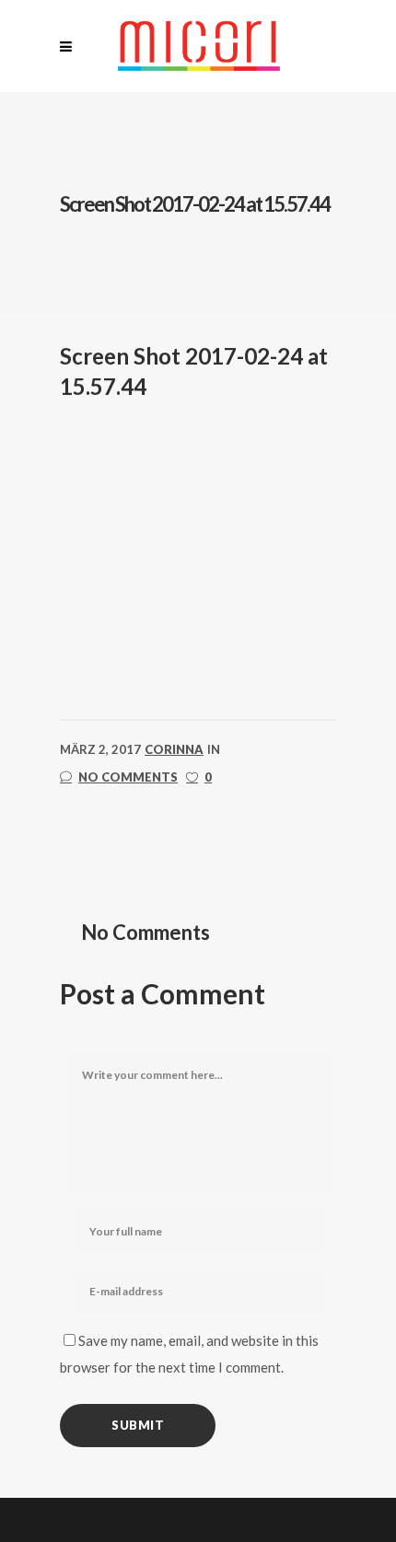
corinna (174, 749)
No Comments (128, 777)
